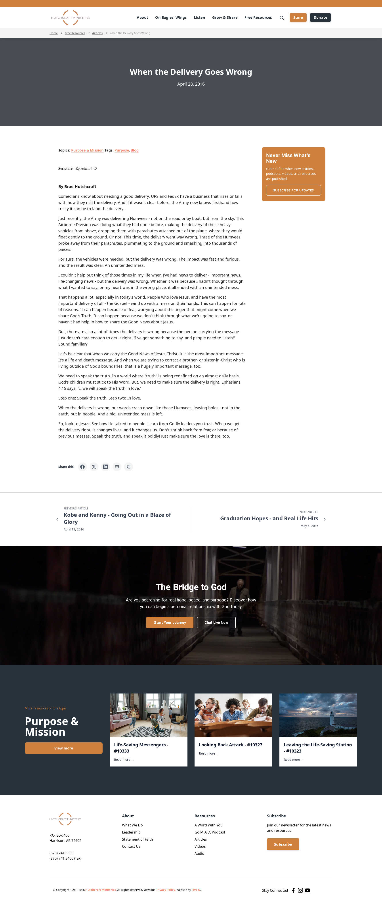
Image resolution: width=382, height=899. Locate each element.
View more (63, 748)
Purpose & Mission (87, 150)
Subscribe (283, 844)
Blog (135, 150)
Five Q (196, 890)
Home (54, 33)
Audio (199, 853)
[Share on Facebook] (82, 466)
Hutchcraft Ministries (100, 890)
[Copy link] (128, 466)
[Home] (70, 18)
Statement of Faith (137, 839)
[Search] (282, 17)
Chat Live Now (216, 622)
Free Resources (75, 33)
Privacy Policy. (166, 890)
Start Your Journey (170, 622)
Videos (200, 846)
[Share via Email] (117, 466)
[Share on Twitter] (94, 466)
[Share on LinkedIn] (105, 466)
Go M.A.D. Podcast (210, 832)
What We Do (132, 825)
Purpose (122, 150)
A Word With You (209, 825)
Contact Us (131, 846)
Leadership (131, 832)
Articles (97, 33)
